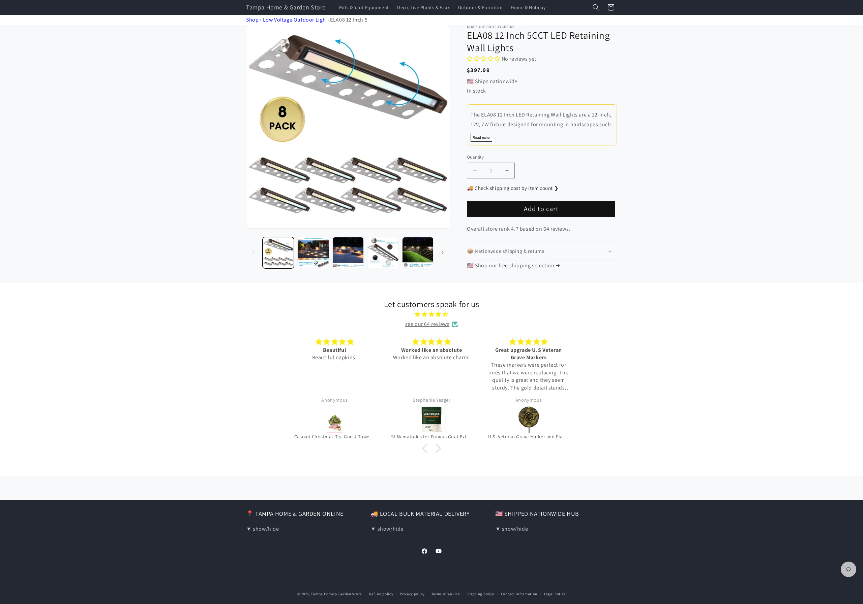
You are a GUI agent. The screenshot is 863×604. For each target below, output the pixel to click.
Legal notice (555, 594)
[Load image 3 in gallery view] (348, 252)
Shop (252, 19)
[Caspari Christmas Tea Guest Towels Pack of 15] (334, 419)
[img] (431, 314)
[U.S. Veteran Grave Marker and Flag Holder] (528, 419)
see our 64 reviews (427, 324)
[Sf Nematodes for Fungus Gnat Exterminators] (431, 419)
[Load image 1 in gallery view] (278, 252)
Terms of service (446, 594)
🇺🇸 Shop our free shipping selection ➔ (513, 265)
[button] (596, 7)
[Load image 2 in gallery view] (313, 252)
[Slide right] (442, 252)
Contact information (519, 594)
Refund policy (381, 594)
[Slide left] (253, 252)
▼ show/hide (262, 528)
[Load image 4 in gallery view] (382, 252)
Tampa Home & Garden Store (336, 594)
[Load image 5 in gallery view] (418, 252)
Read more (481, 137)
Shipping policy (481, 594)
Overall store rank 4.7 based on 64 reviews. (518, 228)
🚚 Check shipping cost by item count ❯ (513, 188)
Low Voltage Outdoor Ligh (294, 19)
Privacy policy (412, 594)
